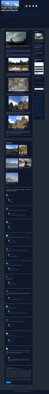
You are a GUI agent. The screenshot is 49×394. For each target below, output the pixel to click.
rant (34, 112)
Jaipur (40, 103)
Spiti (41, 112)
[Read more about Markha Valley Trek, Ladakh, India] (12, 148)
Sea (39, 112)
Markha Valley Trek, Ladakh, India (11, 153)
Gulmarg (38, 101)
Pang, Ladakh (21, 155)
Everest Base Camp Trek (38, 100)
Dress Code (40, 96)
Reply (30, 198)
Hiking (35, 103)
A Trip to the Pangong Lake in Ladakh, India (12, 169)
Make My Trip (36, 108)
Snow (40, 112)
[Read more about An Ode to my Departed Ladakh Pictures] (12, 177)
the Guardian (36, 50)
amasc (9, 290)
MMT (42, 109)
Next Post (31, 139)
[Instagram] (26, 6)
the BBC (41, 49)
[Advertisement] (25, 23)
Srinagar (35, 113)
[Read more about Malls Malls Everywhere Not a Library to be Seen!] (25, 162)
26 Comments (7, 184)
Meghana (9, 194)
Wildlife (41, 115)
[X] (36, 6)
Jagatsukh (38, 103)
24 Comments (7, 48)
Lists (40, 107)
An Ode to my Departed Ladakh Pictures (11, 183)
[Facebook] (30, 6)
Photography (13, 48)
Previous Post (6, 139)
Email (35, 65)
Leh (39, 107)
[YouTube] (33, 6)
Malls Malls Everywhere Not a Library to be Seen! (25, 168)
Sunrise (37, 113)
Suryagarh (39, 113)
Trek (12, 154)
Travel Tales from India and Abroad (9, 8)
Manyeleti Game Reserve (37, 109)
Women (35, 116)
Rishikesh (37, 112)
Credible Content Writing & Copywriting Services (38, 78)
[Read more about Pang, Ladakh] (23, 149)
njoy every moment (10, 319)
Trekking (38, 115)
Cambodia (11, 48)
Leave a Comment (21, 156)
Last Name (36, 70)
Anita (9, 276)
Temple (42, 113)
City (37, 96)
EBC (35, 99)
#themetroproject (36, 94)
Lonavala (42, 107)
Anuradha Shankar (10, 248)
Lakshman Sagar (36, 107)
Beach (35, 96)
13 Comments (7, 154)
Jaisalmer (36, 104)
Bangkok (40, 94)
